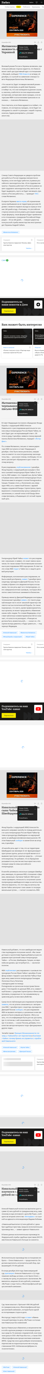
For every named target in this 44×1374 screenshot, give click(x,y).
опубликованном (23, 467)
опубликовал (10, 970)
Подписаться (8, 311)
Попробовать (23, 57)
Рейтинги (26, 7)
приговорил (9, 1262)
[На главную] (6, 2)
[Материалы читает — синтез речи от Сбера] (35, 42)
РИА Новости (24, 74)
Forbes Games (12, 7)
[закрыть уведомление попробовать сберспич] (35, 48)
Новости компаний (8, 347)
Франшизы (36, 7)
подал (16, 569)
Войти (31, 2)
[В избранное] (41, 42)
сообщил (19, 840)
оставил (28, 1306)
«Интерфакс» (29, 1205)
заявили (5, 1004)
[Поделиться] (38, 42)
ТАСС (37, 194)
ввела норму (21, 201)
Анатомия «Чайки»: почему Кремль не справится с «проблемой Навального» (22, 1038)
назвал (26, 558)
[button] (41, 2)
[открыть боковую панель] (36, 2)
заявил (25, 579)
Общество (38, 347)
